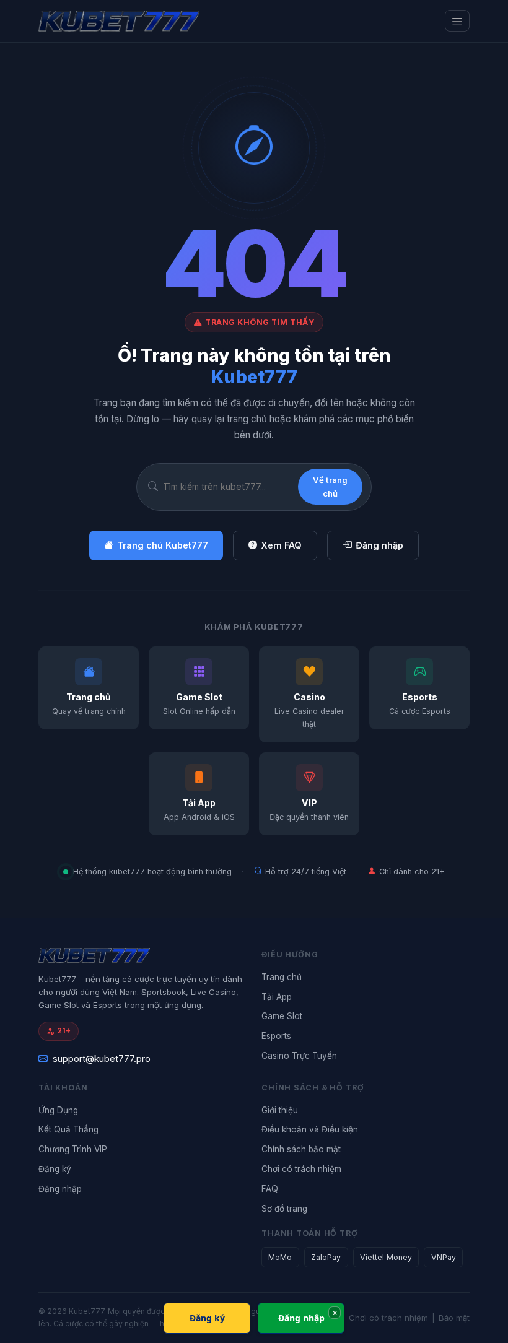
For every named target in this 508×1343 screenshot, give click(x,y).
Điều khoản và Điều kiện (309, 1129)
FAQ (269, 1189)
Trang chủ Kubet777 (162, 545)
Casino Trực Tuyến (299, 1056)
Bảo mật (454, 1318)
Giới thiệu (279, 1110)
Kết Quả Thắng (68, 1129)
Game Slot (281, 1016)
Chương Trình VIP (72, 1149)
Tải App (276, 997)
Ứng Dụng (58, 1110)
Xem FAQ (281, 545)
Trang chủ (281, 977)
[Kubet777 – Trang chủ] (143, 21)
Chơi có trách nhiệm (301, 1169)
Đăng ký (54, 1169)
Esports (276, 1036)
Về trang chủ (330, 486)
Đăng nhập (379, 545)
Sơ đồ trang (284, 1209)
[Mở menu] (457, 21)
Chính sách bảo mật (301, 1149)
